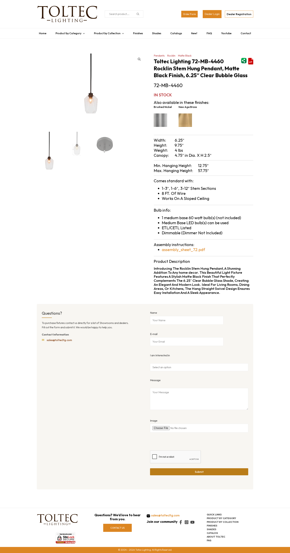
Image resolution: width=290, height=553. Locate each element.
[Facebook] (181, 522)
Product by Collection (106, 32)
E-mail (153, 332)
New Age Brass (188, 105)
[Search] (138, 14)
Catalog (212, 533)
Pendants (159, 54)
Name (153, 311)
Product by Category (67, 32)
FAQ (210, 32)
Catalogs (176, 32)
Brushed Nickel (163, 105)
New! (195, 32)
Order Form (189, 14)
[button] (139, 58)
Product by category (221, 518)
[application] (81, 32)
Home (40, 32)
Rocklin (171, 54)
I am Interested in (160, 353)
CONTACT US (117, 527)
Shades (156, 32)
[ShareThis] (244, 58)
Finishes (137, 32)
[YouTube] (192, 522)
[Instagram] (186, 522)
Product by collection (222, 521)
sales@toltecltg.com (59, 338)
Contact (248, 32)
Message (155, 378)
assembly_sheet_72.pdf (183, 247)
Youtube (228, 32)
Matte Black (184, 54)
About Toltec (216, 536)
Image (153, 419)
